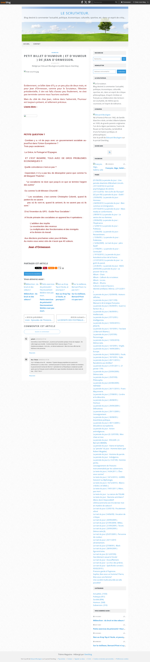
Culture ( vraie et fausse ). (103, 286)
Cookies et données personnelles (104, 659)
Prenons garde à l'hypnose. (104, 571)
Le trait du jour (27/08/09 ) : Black (106, 545)
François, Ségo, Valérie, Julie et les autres (123, 168)
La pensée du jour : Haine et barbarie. (108, 446)
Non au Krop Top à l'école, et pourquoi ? (110, 637)
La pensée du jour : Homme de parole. (109, 454)
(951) (99, 596)
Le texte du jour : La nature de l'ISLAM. (109, 494)
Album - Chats (99, 274)
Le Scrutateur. (75, 13)
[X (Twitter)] (85, 2)
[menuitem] (26, 44)
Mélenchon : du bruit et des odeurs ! (109, 620)
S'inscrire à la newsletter (33, 274)
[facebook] (82, 2)
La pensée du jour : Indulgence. (106, 457)
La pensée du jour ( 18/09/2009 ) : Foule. (109, 354)
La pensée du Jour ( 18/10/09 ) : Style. (108, 357)
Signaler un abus (80, 659)
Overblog (88, 654)
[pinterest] (89, 2)
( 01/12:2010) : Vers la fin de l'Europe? (108, 191)
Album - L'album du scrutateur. (106, 277)
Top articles (61, 659)
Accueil (26, 44)
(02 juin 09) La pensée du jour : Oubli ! (108, 194)
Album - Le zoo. (99, 280)
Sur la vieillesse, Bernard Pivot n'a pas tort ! (112, 645)
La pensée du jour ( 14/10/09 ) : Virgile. (109, 346)
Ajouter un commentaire (42, 332)
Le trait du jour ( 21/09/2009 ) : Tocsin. (108, 525)
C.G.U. (89, 659)
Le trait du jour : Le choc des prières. (108, 563)
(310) (100, 605)
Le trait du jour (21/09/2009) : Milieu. (108, 523)
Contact (36, 44)
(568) (99, 602)
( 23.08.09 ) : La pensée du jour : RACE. (108, 266)
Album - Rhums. (99, 283)
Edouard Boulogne (114, 137)
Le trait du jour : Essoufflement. (106, 560)
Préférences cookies (122, 659)
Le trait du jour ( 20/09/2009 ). (105, 520)
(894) (98, 599)
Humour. (55, 52)
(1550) (100, 594)
